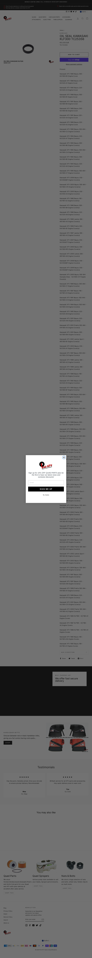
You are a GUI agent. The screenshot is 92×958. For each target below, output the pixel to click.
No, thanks (46, 495)
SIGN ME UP (46, 489)
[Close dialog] (63, 457)
